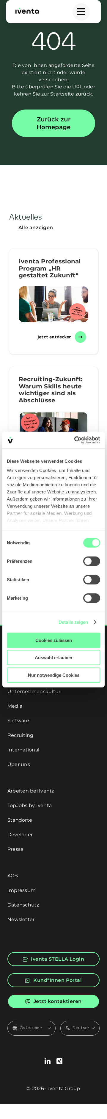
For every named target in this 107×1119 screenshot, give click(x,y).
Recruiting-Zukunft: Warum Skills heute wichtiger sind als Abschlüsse (51, 390)
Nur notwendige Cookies (53, 674)
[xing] (59, 1061)
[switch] (91, 561)
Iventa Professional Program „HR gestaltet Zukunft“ (50, 268)
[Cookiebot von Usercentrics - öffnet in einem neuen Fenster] (75, 440)
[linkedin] (48, 1061)
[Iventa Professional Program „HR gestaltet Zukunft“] (53, 304)
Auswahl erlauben (53, 657)
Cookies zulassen (53, 640)
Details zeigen (73, 622)
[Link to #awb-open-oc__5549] (81, 12)
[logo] (27, 10)
